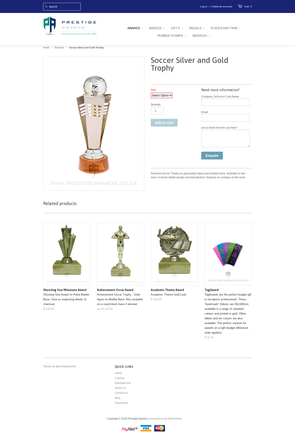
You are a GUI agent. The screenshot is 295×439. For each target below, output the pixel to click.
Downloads (121, 402)
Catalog (119, 378)
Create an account (221, 6)
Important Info (123, 383)
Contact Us (121, 392)
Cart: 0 (248, 6)
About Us (120, 388)
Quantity (155, 104)
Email (204, 112)
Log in (203, 6)
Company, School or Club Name (220, 96)
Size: (154, 89)
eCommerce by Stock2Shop (165, 418)
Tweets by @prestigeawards (59, 366)
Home (118, 373)
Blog (117, 397)
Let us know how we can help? (219, 127)
